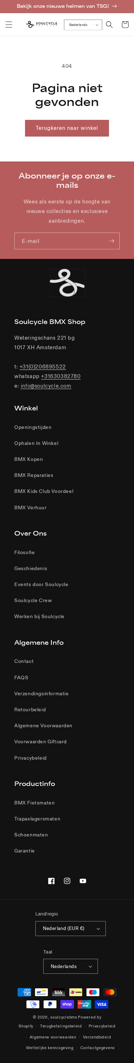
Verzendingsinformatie (41, 693)
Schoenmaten (31, 834)
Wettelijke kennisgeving (50, 1047)
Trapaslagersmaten (37, 818)
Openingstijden (32, 427)
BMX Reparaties (33, 475)
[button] (9, 24)
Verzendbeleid (97, 1037)
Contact (24, 661)
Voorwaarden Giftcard (40, 741)
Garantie (24, 850)
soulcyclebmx (63, 1017)
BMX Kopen (28, 459)
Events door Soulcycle (41, 584)
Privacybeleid (30, 758)
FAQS (21, 677)
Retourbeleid (30, 709)
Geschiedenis (30, 568)
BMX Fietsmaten (34, 802)
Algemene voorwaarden (53, 1037)
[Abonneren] (111, 241)
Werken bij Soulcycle (39, 616)
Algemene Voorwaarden (43, 725)
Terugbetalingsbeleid (61, 1026)
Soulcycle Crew (33, 600)
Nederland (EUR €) (64, 928)
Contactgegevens (97, 1047)
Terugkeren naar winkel (67, 127)
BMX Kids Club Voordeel (43, 491)
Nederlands (78, 24)
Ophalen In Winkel (36, 443)
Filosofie (24, 552)
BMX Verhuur (30, 507)
